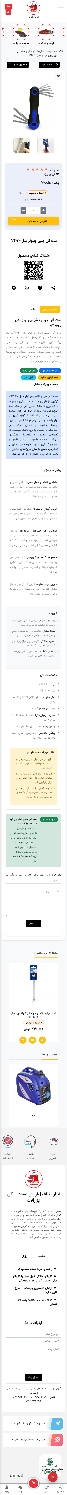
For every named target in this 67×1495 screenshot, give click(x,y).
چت (20, 1491)
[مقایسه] (58, 76)
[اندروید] (8, 7)
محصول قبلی (47, 64)
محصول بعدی (20, 64)
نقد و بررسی (50, 309)
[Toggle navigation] (61, 10)
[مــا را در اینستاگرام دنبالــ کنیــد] (54, 1440)
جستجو (60, 1491)
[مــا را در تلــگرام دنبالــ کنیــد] (54, 1424)
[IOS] (8, 12)
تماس (46, 1491)
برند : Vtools (50, 183)
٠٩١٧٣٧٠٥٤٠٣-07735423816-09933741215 (29, 1399)
